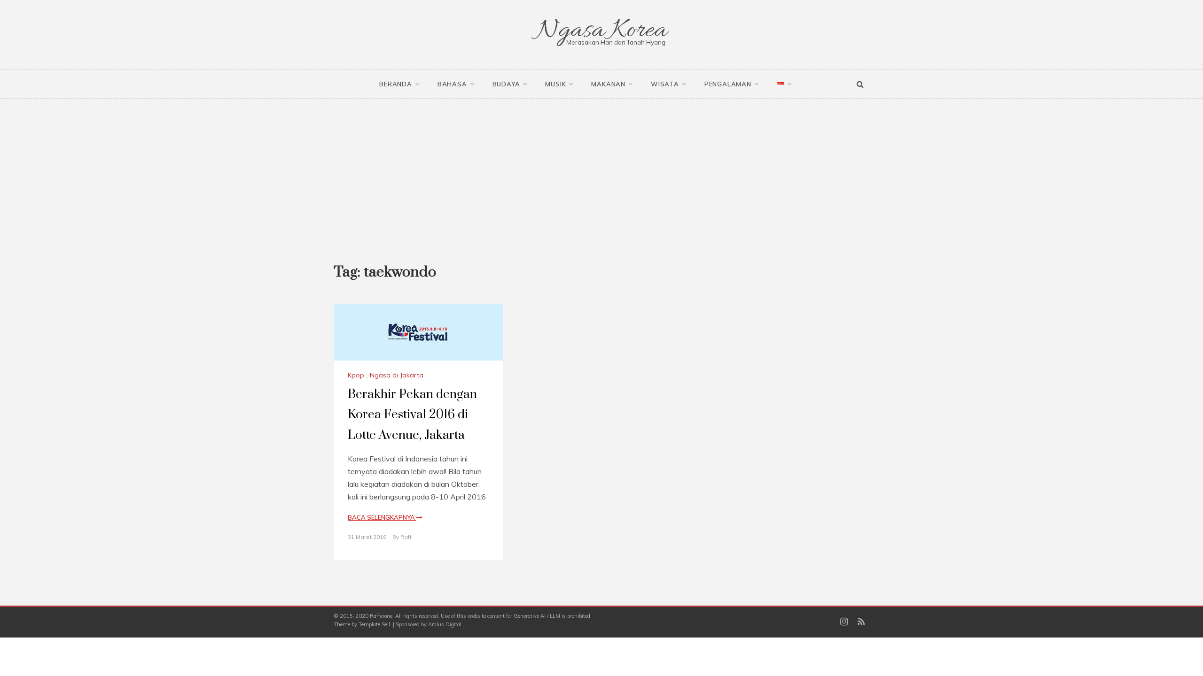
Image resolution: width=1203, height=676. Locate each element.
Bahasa (452, 84)
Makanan (608, 84)
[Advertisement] (601, 169)
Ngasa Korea (601, 30)
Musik (555, 84)
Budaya (506, 84)
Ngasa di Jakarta (396, 375)
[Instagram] (844, 622)
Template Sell (374, 624)
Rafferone (381, 616)
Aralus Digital (444, 624)
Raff (406, 536)
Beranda (395, 84)
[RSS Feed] (861, 622)
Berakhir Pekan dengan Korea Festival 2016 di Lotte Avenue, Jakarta (412, 415)
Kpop (356, 375)
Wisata (665, 84)
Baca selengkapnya (382, 517)
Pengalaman (727, 84)
